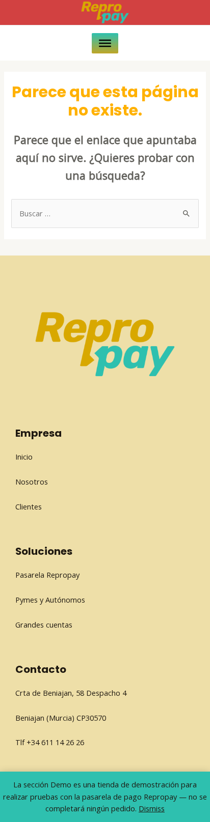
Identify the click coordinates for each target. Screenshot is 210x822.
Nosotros (31, 481)
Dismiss (152, 808)
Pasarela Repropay (47, 575)
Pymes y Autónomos (50, 599)
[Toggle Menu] (105, 42)
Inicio (24, 456)
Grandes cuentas (43, 624)
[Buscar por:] (104, 213)
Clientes (28, 506)
